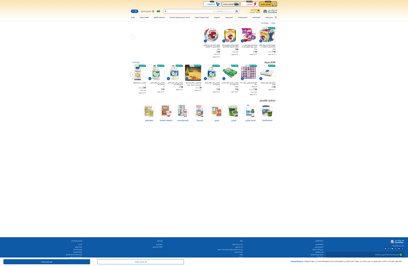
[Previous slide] (276, 34)
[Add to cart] (261, 41)
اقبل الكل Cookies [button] (46, 262)
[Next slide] (134, 34)
